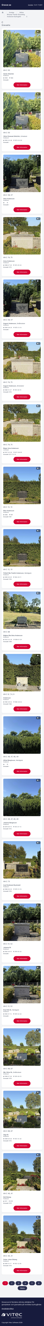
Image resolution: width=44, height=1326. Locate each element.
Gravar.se (6, 5)
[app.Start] (3, 12)
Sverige (11, 12)
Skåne (21, 12)
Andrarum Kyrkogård (14, 16)
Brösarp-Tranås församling (16, 14)
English (40, 5)
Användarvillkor (8, 1309)
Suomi (35, 5)
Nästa (22, 1288)
